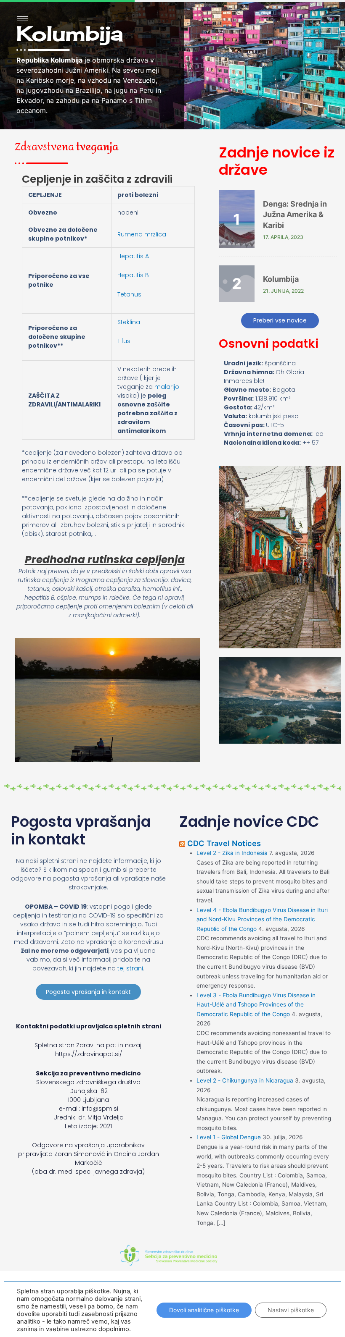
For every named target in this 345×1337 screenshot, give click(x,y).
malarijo (166, 387)
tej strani (130, 968)
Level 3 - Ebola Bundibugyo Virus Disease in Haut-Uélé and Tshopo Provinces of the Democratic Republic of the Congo (256, 1004)
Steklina (128, 322)
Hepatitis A (133, 256)
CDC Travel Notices (224, 843)
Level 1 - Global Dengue (228, 1137)
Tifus (123, 341)
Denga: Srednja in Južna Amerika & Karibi (295, 214)
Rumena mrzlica (141, 234)
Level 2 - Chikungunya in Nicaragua (244, 1080)
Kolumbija (281, 279)
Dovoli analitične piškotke (204, 1309)
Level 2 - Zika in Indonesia (232, 852)
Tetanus (129, 294)
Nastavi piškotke (291, 1309)
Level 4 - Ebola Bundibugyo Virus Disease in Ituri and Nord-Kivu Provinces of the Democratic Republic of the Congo (262, 919)
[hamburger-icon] (22, 19)
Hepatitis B (133, 275)
